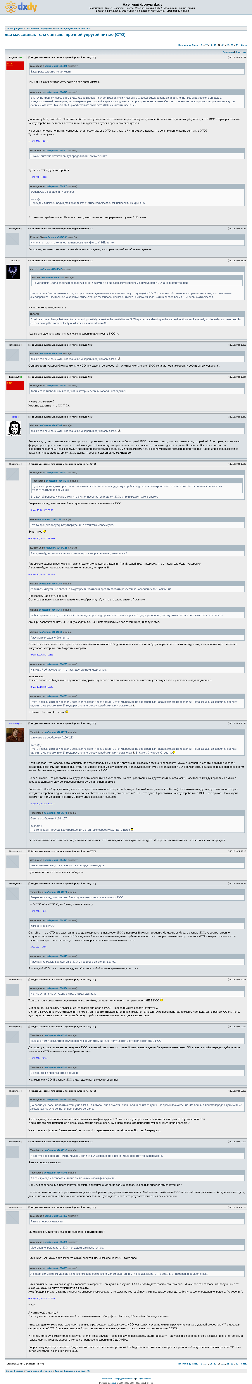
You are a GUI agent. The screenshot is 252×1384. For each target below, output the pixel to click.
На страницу (184, 45)
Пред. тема (228, 52)
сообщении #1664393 (56, 1216)
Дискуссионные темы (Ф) (77, 1371)
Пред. (195, 45)
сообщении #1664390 (55, 1035)
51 (237, 45)
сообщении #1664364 (50, 353)
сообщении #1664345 (56, 66)
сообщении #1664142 (56, 472)
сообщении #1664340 (52, 277)
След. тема (240, 52)
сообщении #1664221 (55, 548)
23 (232, 45)
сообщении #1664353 (55, 237)
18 (211, 45)
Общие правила (143, 1378)
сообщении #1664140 (57, 481)
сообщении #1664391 (56, 1099)
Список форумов (14, 1371)
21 (223, 45)
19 (215, 45)
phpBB (113, 1383)
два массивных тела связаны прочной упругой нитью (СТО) (65, 34)
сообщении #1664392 (55, 1150)
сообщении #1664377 (56, 860)
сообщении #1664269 (50, 583)
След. (244, 45)
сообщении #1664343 (56, 150)
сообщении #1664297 (56, 664)
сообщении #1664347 (50, 269)
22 (228, 45)
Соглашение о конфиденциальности (118, 1378)
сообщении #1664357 (56, 385)
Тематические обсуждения (38, 1371)
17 (206, 45)
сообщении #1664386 (56, 988)
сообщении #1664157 (49, 519)
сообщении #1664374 (55, 732)
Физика (58, 1371)
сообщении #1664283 (56, 696)
